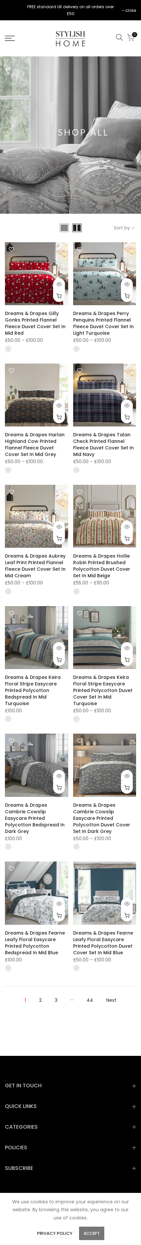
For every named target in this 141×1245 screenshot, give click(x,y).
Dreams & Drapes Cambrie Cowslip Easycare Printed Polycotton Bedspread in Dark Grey (35, 818)
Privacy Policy (54, 1233)
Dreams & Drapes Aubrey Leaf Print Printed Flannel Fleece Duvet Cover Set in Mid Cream (35, 566)
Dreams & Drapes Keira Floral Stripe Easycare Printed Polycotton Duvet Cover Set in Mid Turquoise (102, 690)
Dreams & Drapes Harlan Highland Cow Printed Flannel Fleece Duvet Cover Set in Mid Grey (35, 444)
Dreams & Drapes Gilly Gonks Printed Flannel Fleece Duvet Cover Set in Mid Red (35, 323)
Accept (92, 1233)
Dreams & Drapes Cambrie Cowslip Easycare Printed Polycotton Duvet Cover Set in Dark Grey (101, 818)
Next (111, 1000)
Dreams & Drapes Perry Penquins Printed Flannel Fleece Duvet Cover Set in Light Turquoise (103, 323)
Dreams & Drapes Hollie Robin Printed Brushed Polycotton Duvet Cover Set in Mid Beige (101, 566)
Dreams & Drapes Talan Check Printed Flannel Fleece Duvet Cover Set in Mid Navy (103, 444)
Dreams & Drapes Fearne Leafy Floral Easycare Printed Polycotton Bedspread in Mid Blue (35, 943)
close (13, 10)
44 (90, 1000)
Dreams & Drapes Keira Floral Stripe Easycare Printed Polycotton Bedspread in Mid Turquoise (33, 690)
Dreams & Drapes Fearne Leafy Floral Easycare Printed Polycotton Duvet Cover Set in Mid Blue (103, 943)
